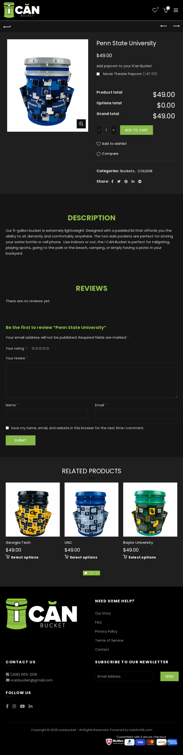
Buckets (127, 170)
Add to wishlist (114, 143)
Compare (110, 153)
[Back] (7, 26)
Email (101, 405)
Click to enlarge (81, 123)
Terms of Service (109, 640)
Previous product (164, 26)
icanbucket (67, 730)
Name (12, 405)
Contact (102, 649)
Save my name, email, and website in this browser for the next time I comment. (77, 428)
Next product (176, 26)
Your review (17, 358)
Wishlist (157, 8)
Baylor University (138, 542)
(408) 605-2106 (23, 674)
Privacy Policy (106, 631)
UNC (68, 542)
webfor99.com (140, 730)
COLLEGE (145, 170)
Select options (24, 557)
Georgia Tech (18, 542)
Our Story (103, 613)
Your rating (16, 348)
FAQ (98, 622)
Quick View (55, 503)
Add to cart (136, 130)
